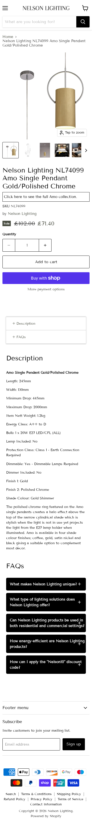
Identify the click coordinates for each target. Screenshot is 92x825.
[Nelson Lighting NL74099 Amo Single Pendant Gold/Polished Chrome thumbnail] (10, 150)
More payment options (46, 289)
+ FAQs (19, 337)
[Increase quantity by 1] (45, 245)
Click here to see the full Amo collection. (40, 197)
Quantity (9, 234)
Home (7, 37)
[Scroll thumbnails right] (85, 150)
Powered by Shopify (46, 816)
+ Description (23, 323)
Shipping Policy (69, 794)
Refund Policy (14, 799)
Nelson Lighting (22, 213)
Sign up (73, 744)
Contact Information (46, 804)
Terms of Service (70, 799)
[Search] (83, 21)
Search (11, 794)
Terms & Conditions (36, 794)
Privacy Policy (41, 799)
